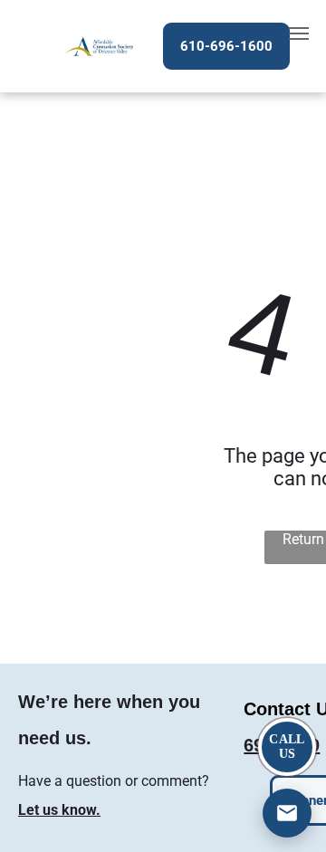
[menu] (299, 33)
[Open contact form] (287, 813)
